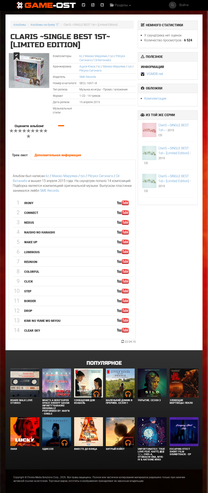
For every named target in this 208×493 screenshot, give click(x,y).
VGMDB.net (155, 74)
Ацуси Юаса (87, 66)
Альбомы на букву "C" (44, 24)
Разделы (121, 5)
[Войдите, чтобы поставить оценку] (12, 131)
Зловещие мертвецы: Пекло (181, 401)
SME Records (87, 76)
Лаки (13, 449)
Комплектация (155, 98)
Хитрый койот (115, 449)
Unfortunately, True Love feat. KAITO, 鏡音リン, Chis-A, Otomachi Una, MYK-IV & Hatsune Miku (151, 454)
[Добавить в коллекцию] (16, 56)
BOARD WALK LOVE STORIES (21, 401)
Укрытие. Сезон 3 (149, 400)
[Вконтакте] (102, 5)
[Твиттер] (83, 5)
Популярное (104, 363)
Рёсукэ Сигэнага (90, 70)
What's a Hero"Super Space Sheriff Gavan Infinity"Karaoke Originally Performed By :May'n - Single (55, 407)
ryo (111, 56)
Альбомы (19, 24)
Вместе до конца (85, 449)
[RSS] (93, 5)
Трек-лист (20, 155)
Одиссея (47, 449)
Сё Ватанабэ (102, 60)
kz (80, 56)
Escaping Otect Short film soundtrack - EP (180, 452)
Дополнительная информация (58, 155)
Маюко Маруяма (96, 56)
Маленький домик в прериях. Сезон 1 (119, 401)
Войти (183, 5)
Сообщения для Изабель (84, 401)
